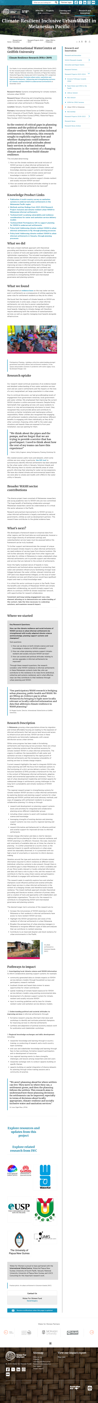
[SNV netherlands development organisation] (26, 1332)
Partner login (66, 2)
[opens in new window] (19, 1171)
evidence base (27, 290)
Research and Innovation (85, 11)
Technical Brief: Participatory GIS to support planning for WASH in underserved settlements (32, 224)
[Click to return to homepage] (16, 12)
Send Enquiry (32, 1301)
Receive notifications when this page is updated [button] (34, 1310)
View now (61, 1357)
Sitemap (38, 1352)
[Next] (92, 1332)
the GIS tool (41, 460)
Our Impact (37, 1366)
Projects (50, 10)
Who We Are (39, 11)
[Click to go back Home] (16, 1356)
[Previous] (6, 1332)
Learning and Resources (65, 11)
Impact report (38, 1368)
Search (56, 2)
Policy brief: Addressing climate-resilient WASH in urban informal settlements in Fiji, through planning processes (33, 229)
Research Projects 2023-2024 (36, 41)
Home (9, 42)
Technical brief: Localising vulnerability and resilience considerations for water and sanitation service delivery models (33, 217)
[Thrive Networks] (49, 1332)
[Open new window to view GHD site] (89, 1388)
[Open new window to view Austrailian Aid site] (75, 1388)
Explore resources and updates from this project (24, 1131)
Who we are (37, 1357)
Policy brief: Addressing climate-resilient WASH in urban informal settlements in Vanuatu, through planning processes (33, 236)
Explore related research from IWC (23, 1148)
